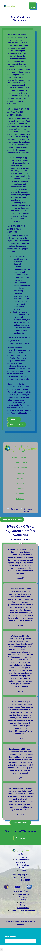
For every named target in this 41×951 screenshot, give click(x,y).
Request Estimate (20, 457)
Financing (23, 857)
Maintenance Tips (23, 894)
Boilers (20, 483)
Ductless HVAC (23, 908)
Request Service (20, 463)
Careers (20, 493)
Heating (20, 478)
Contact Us (20, 838)
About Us (20, 499)
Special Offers (20, 468)
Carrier (20, 488)
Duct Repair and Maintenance (23, 910)
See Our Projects (16, 425)
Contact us (14, 419)
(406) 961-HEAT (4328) (21, 880)
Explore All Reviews (20, 822)
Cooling (20, 473)
